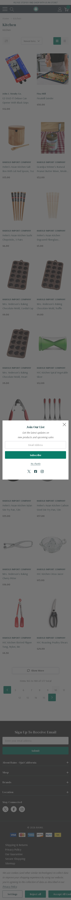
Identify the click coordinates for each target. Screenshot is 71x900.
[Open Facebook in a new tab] (35, 471)
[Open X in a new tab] (29, 471)
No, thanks (35, 463)
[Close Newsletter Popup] (64, 424)
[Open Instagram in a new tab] (42, 471)
